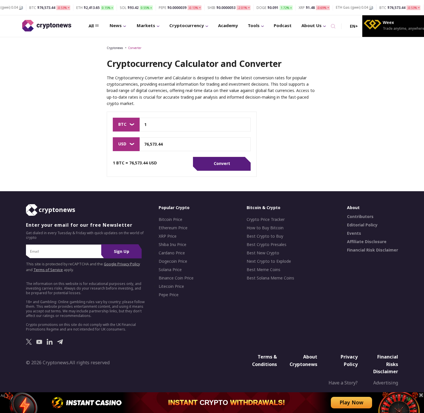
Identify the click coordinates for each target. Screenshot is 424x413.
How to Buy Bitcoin (265, 228)
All (91, 26)
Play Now (351, 402)
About (353, 207)
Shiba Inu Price (172, 244)
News (116, 25)
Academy (228, 25)
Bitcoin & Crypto (263, 207)
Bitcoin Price (170, 219)
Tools (254, 25)
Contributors (360, 216)
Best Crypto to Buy (265, 236)
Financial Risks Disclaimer (385, 364)
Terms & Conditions (264, 360)
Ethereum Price (173, 228)
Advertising (385, 383)
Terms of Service (48, 269)
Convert (222, 163)
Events (354, 233)
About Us (311, 25)
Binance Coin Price (176, 278)
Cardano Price (172, 253)
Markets (146, 25)
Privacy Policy (349, 360)
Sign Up (121, 251)
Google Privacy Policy (122, 264)
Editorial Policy (362, 225)
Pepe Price (169, 294)
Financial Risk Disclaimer (372, 250)
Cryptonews (115, 48)
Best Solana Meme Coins (270, 278)
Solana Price (170, 269)
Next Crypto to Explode (269, 261)
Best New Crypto (263, 253)
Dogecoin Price (173, 261)
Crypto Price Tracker (266, 219)
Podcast (283, 25)
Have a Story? (343, 383)
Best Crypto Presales (266, 244)
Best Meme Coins (263, 269)
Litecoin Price (171, 286)
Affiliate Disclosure (367, 241)
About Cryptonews (303, 360)
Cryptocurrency (186, 25)
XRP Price (168, 236)
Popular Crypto (174, 207)
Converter (134, 48)
